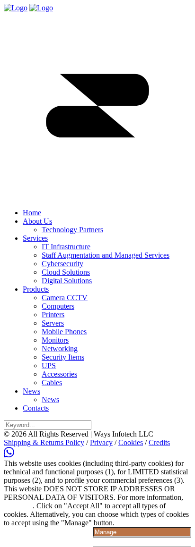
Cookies (130, 442)
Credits (159, 442)
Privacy (101, 442)
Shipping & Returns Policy (44, 442)
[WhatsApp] (9, 455)
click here (18, 506)
